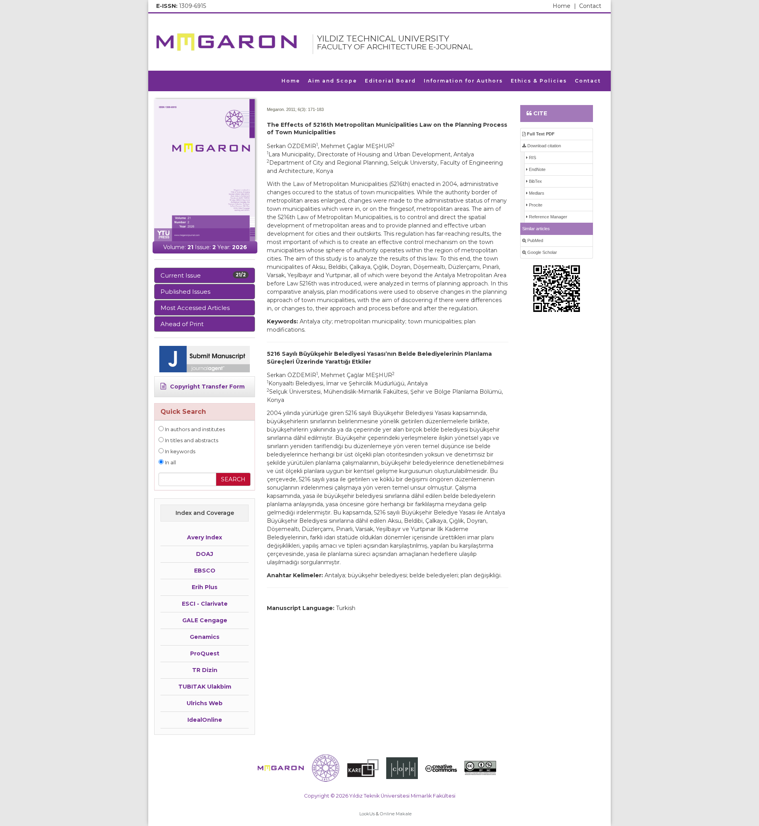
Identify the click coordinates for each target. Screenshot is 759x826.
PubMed (534, 240)
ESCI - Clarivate (205, 603)
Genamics (204, 636)
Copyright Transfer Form (206, 386)
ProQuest (204, 653)
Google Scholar (541, 252)
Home (564, 5)
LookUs (367, 814)
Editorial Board (390, 81)
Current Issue (203, 275)
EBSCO (204, 570)
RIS (532, 157)
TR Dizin (204, 670)
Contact (590, 5)
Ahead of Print (182, 324)
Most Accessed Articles (195, 308)
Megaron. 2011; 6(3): (287, 109)
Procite (535, 205)
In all (170, 463)
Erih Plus (204, 587)
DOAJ (204, 554)
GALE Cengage (204, 620)
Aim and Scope (332, 81)
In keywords (179, 451)
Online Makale (396, 814)
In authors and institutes (194, 429)
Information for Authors (463, 81)
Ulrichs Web (205, 703)
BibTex (535, 181)
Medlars (536, 193)
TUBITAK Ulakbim (204, 686)
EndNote (537, 169)
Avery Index (204, 537)
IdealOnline (204, 719)
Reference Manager (547, 216)
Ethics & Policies (539, 81)
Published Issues (185, 291)
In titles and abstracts (191, 440)
